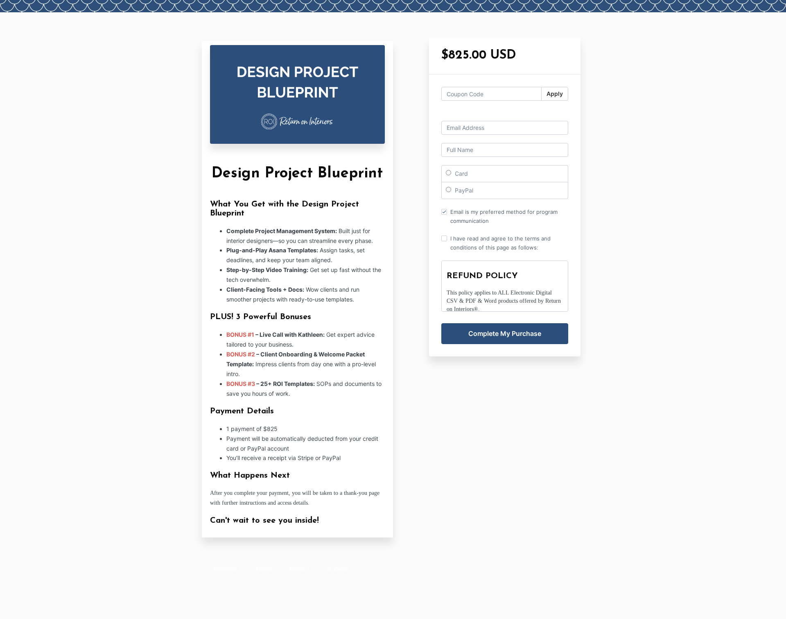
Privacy (299, 568)
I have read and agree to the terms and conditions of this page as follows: (500, 243)
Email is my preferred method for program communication (504, 216)
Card (460, 173)
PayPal (463, 190)
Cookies (338, 568)
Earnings (225, 568)
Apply (555, 93)
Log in (560, 113)
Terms (263, 568)
